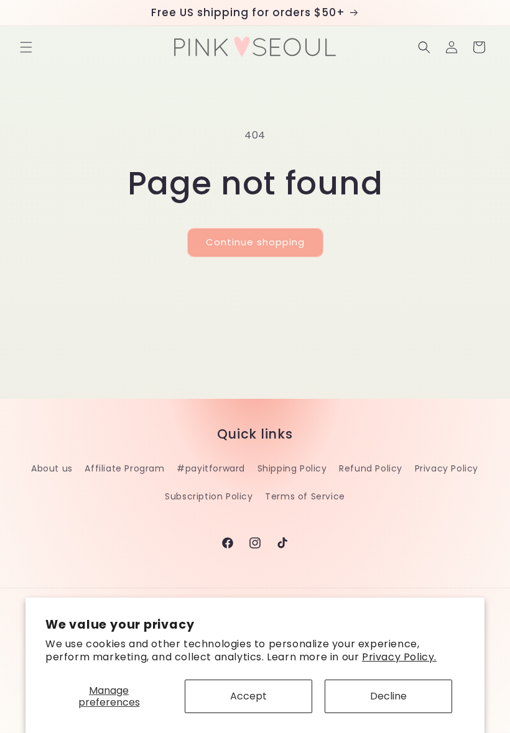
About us (52, 468)
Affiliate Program (124, 468)
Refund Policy (370, 468)
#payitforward (211, 468)
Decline (388, 696)
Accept (248, 696)
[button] (26, 47)
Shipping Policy (292, 468)
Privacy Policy (446, 468)
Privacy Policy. (399, 657)
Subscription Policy (209, 496)
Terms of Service (305, 496)
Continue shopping (255, 241)
